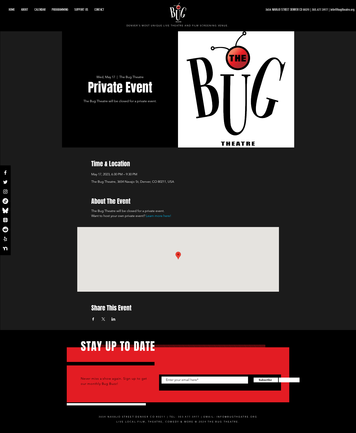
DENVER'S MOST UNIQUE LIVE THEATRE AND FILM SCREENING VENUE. (177, 25)
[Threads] (5, 220)
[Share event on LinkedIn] (113, 319)
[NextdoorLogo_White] (5, 248)
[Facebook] (5, 173)
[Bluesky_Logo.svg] (5, 210)
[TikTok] (5, 201)
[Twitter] (5, 182)
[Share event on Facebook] (93, 319)
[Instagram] (5, 191)
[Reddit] (5, 229)
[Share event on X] (103, 319)
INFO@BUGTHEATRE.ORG (237, 416)
